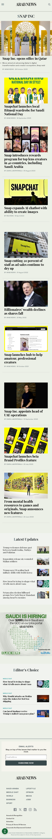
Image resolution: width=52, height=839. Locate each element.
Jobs (28, 799)
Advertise (9, 821)
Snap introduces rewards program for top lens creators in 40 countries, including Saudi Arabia (25, 161)
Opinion (29, 792)
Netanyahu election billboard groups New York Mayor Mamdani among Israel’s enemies (19, 595)
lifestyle (31, 788)
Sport (9, 803)
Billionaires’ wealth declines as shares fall (24, 311)
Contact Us (10, 818)
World (9, 796)
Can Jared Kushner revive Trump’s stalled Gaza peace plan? (19, 712)
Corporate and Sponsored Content (18, 828)
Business (10, 799)
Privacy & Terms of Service (16, 824)
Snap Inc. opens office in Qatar (24, 58)
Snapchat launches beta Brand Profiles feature (21, 458)
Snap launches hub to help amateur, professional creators (23, 358)
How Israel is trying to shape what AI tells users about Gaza (19, 582)
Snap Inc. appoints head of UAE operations (23, 413)
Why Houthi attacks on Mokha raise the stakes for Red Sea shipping (17, 699)
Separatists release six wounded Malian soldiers (18, 560)
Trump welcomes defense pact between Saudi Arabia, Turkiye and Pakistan (17, 550)
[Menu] (2, 4)
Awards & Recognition (14, 815)
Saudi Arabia (12, 788)
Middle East (7, 679)
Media (29, 796)
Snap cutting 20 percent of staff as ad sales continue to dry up (24, 264)
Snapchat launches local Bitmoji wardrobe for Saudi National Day (24, 110)
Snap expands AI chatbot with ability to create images (25, 210)
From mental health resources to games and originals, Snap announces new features (23, 507)
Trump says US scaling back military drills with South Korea (17, 571)
